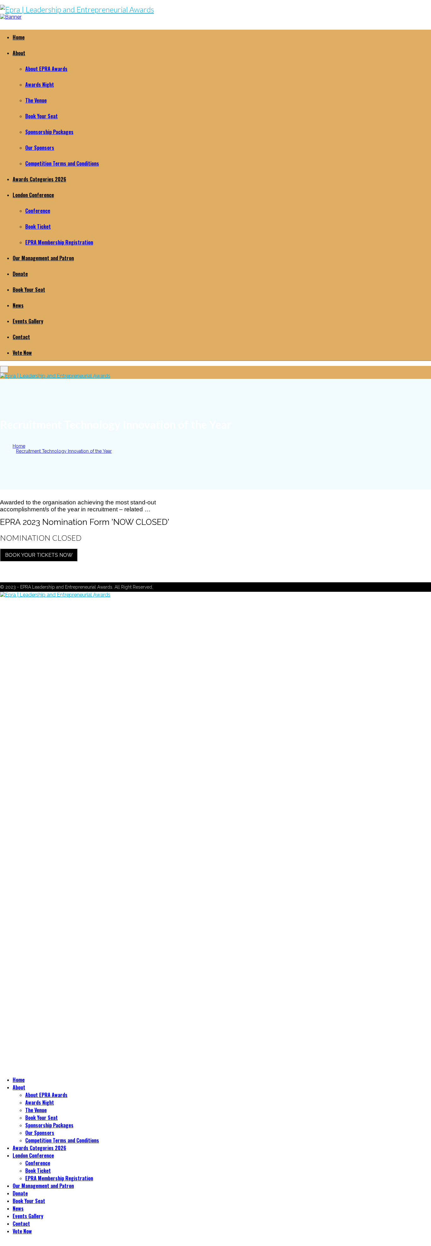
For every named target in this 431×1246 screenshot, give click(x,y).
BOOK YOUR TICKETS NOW (39, 555)
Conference (37, 211)
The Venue (36, 100)
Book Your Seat (41, 116)
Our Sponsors (39, 147)
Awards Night (39, 84)
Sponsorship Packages (49, 132)
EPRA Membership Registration (59, 242)
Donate (20, 274)
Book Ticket (38, 226)
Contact (21, 337)
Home (19, 37)
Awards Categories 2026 (39, 179)
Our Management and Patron (43, 258)
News (18, 305)
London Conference (33, 195)
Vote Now (22, 352)
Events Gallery (28, 321)
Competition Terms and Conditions (62, 163)
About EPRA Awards (46, 69)
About (19, 53)
